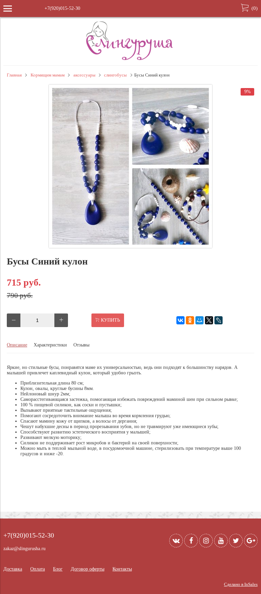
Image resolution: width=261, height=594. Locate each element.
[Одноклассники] (190, 320)
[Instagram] (206, 540)
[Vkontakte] (176, 540)
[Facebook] (191, 540)
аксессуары (84, 75)
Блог (58, 569)
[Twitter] (236, 540)
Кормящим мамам (48, 75)
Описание (17, 344)
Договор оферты (87, 569)
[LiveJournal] (218, 320)
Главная (14, 75)
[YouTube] (221, 540)
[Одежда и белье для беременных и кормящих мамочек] (130, 59)
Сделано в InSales (241, 584)
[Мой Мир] (199, 320)
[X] (209, 320)
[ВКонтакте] (180, 320)
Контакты (122, 569)
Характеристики (50, 344)
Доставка (12, 569)
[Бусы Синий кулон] (130, 246)
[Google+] (251, 540)
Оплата (37, 569)
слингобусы (115, 75)
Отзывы (81, 344)
